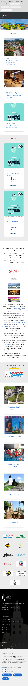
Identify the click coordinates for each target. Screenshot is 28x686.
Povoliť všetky (7, 675)
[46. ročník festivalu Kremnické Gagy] (14, 112)
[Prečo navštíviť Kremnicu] (14, 395)
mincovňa (19, 313)
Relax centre (6, 344)
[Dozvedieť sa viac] (14, 425)
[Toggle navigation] (24, 15)
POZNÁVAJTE (6, 624)
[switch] (3, 669)
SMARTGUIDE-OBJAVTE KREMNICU (12, 622)
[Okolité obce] (14, 482)
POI (3, 635)
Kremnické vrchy (17, 326)
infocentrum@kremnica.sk (11, 646)
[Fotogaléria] (14, 510)
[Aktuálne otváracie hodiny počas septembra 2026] (14, 47)
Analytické (8, 669)
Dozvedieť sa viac (14, 437)
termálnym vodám (19, 352)
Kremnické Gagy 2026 (13, 174)
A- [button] (12, 4)
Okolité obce (14, 494)
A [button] (15, 4)
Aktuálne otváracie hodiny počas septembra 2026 (12, 62)
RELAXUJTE (5, 627)
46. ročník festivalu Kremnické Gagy (12, 126)
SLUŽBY (4, 632)
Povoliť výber (17, 675)
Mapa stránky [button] (17, 7)
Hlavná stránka (6, 619)
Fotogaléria (14, 522)
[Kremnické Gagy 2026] (14, 157)
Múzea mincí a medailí (18, 308)
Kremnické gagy (7, 326)
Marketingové (9, 671)
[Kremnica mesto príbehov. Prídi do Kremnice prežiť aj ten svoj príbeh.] (14, 78)
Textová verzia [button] (5, 7)
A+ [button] (18, 4)
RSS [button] (11, 7)
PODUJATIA (5, 630)
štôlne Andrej (12, 312)
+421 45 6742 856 (9, 648)
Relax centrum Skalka (14, 465)
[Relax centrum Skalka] (14, 452)
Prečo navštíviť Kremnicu (14, 408)
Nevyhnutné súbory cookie (13, 667)
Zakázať (5, 678)
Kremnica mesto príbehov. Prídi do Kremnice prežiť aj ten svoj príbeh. (13, 94)
